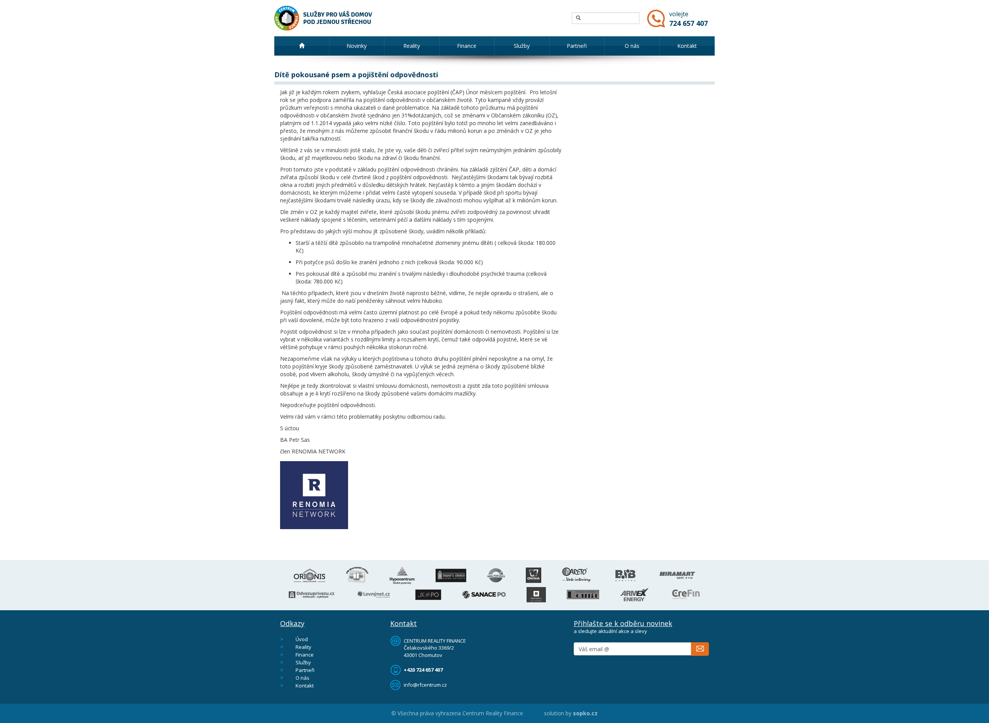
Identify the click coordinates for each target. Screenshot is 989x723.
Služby (522, 45)
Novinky (357, 45)
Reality (411, 45)
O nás (632, 45)
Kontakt (687, 45)
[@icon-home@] (302, 46)
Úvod (302, 639)
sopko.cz (585, 713)
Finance (466, 45)
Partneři (577, 45)
